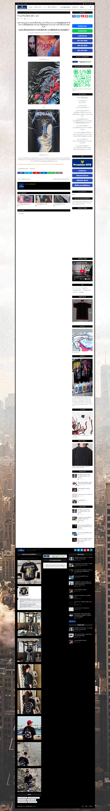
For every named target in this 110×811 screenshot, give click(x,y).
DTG (76, 288)
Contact (25, 3)
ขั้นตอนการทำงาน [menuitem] (38, 7)
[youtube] (86, 16)
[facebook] (83, 4)
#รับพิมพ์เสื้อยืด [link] (20, 164)
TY (25, 806)
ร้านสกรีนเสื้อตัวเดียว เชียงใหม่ (27, 12)
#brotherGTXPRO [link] (47, 164)
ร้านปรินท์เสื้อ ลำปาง (82, 500)
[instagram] (88, 4)
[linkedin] (91, 550)
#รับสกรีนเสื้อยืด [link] (55, 164)
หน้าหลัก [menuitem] (31, 7)
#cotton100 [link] (34, 164)
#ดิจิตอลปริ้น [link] (61, 164)
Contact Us (91, 806)
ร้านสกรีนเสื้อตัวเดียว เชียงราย (23, 204)
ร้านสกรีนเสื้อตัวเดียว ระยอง (59, 204)
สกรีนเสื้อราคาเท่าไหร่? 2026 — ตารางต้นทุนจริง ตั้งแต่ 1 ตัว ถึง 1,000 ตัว (84, 476)
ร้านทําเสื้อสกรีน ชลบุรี (21, 799)
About (22, 3)
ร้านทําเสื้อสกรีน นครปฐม (31, 799)
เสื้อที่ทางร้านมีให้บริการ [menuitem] (52, 7)
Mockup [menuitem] (81, 7)
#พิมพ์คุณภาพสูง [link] (40, 164)
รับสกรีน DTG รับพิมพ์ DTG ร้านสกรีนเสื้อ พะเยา (82, 596)
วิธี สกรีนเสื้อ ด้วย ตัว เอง (87, 290)
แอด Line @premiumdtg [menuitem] (65, 7)
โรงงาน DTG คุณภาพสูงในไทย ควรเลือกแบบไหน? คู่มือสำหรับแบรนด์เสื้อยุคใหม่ (85, 527)
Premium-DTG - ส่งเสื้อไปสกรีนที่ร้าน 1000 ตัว (83, 602)
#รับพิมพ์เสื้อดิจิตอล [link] (28, 164)
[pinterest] (90, 4)
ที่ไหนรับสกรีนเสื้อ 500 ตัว (22, 797)
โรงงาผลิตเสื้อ (81, 292)
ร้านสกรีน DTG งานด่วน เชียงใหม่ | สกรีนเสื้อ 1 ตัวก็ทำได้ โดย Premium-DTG (85, 519)
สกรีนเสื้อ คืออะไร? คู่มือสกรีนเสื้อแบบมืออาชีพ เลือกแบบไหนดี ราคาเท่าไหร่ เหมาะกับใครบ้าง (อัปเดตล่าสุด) (83, 583)
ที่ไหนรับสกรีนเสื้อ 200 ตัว (77, 290)
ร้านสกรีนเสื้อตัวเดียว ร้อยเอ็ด (41, 204)
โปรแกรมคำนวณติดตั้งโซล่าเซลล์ (85, 532)
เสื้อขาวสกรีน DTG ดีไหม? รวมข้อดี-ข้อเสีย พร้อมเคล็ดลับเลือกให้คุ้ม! (85, 483)
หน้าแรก (19, 12)
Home (18, 3)
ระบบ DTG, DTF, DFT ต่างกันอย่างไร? (85, 494)
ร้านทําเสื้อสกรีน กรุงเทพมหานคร (33, 797)
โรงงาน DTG (75, 292)
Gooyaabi (34, 806)
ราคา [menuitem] (45, 7)
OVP (80, 288)
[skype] (92, 4)
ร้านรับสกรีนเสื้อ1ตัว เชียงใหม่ (84, 488)
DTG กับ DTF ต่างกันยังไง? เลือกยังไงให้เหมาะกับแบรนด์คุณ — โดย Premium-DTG (85, 540)
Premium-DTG (21, 18)
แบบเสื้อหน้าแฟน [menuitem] (75, 7)
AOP (73, 288)
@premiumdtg (55, 565)
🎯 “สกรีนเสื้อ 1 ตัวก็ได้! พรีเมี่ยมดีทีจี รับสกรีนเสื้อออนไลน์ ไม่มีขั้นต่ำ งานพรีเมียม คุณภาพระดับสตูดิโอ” (82, 615)
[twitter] (86, 4)
